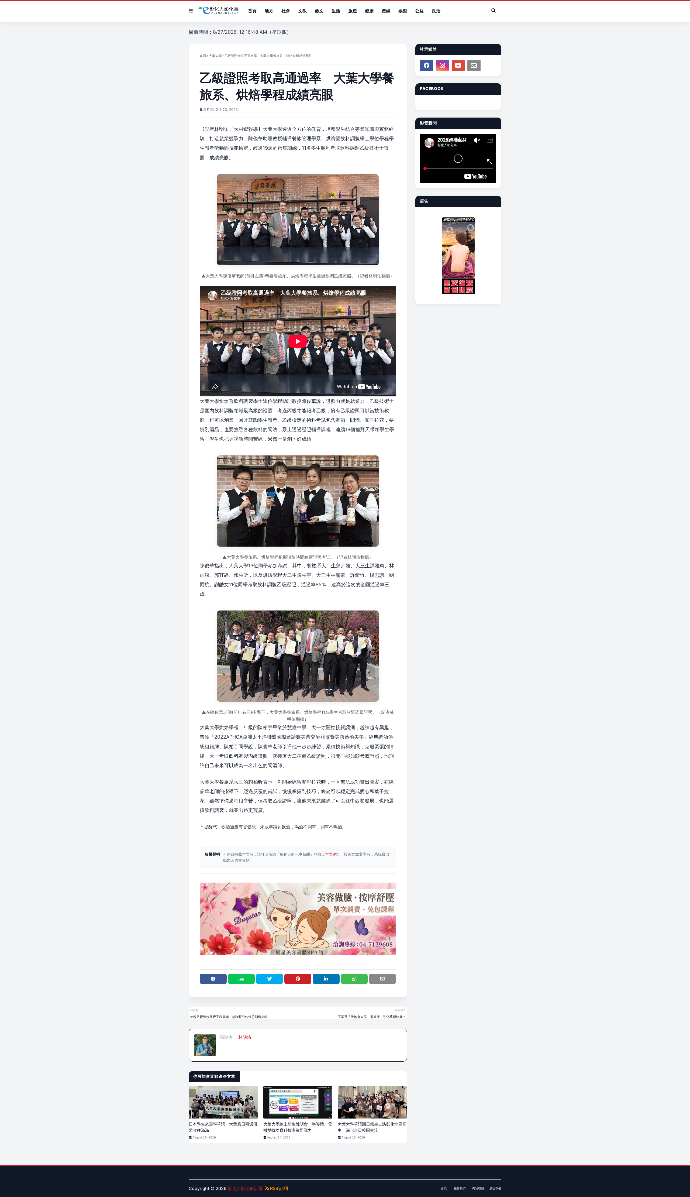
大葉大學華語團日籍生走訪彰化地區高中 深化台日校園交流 (372, 1127)
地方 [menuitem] (269, 10)
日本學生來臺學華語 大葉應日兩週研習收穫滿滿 (223, 1127)
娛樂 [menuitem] (402, 10)
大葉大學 (215, 56)
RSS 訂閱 (278, 1188)
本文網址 (332, 854)
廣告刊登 (495, 1188)
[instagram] (442, 65)
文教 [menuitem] (302, 10)
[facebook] (426, 65)
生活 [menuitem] (336, 10)
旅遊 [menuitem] (352, 10)
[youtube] (458, 65)
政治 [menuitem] (436, 10)
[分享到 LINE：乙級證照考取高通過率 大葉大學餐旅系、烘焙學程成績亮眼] (241, 979)
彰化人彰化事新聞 (244, 1188)
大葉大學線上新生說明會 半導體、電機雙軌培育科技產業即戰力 (297, 1127)
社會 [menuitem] (285, 10)
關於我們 (459, 1188)
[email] (473, 65)
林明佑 (244, 1037)
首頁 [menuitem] (252, 10)
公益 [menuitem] (419, 10)
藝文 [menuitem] (319, 10)
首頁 (203, 56)
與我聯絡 (478, 1188)
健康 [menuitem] (369, 10)
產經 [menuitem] (386, 10)
